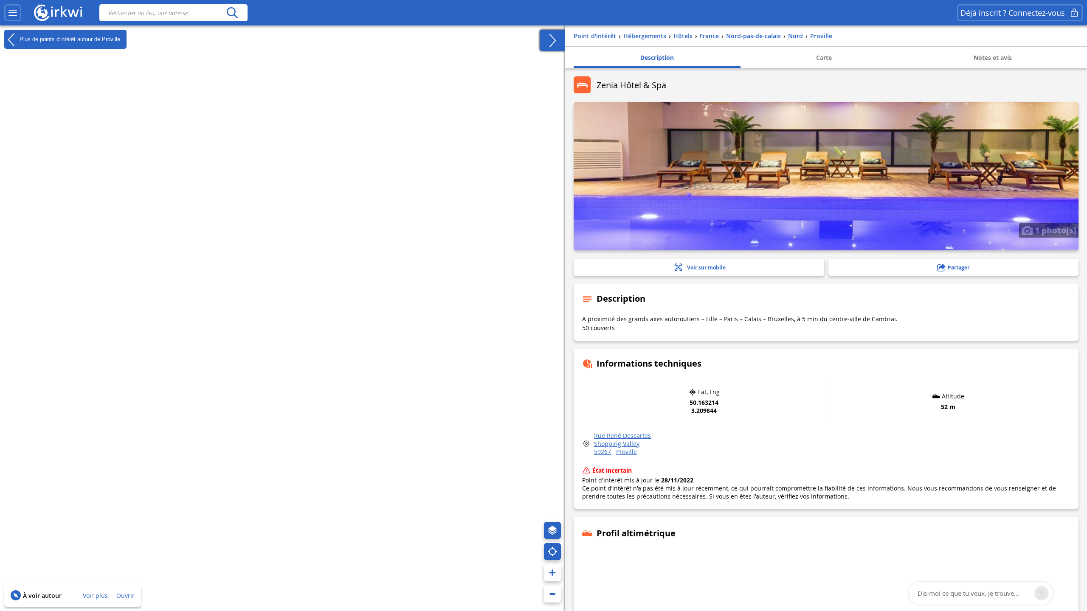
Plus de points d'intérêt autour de (69, 39)
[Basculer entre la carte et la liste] (552, 40)
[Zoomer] (552, 572)
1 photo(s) (1054, 230)
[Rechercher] (232, 13)
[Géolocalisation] (552, 551)
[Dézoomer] (552, 594)
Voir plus (95, 595)
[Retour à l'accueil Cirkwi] (58, 12)
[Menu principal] (12, 12)
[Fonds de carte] (552, 530)
